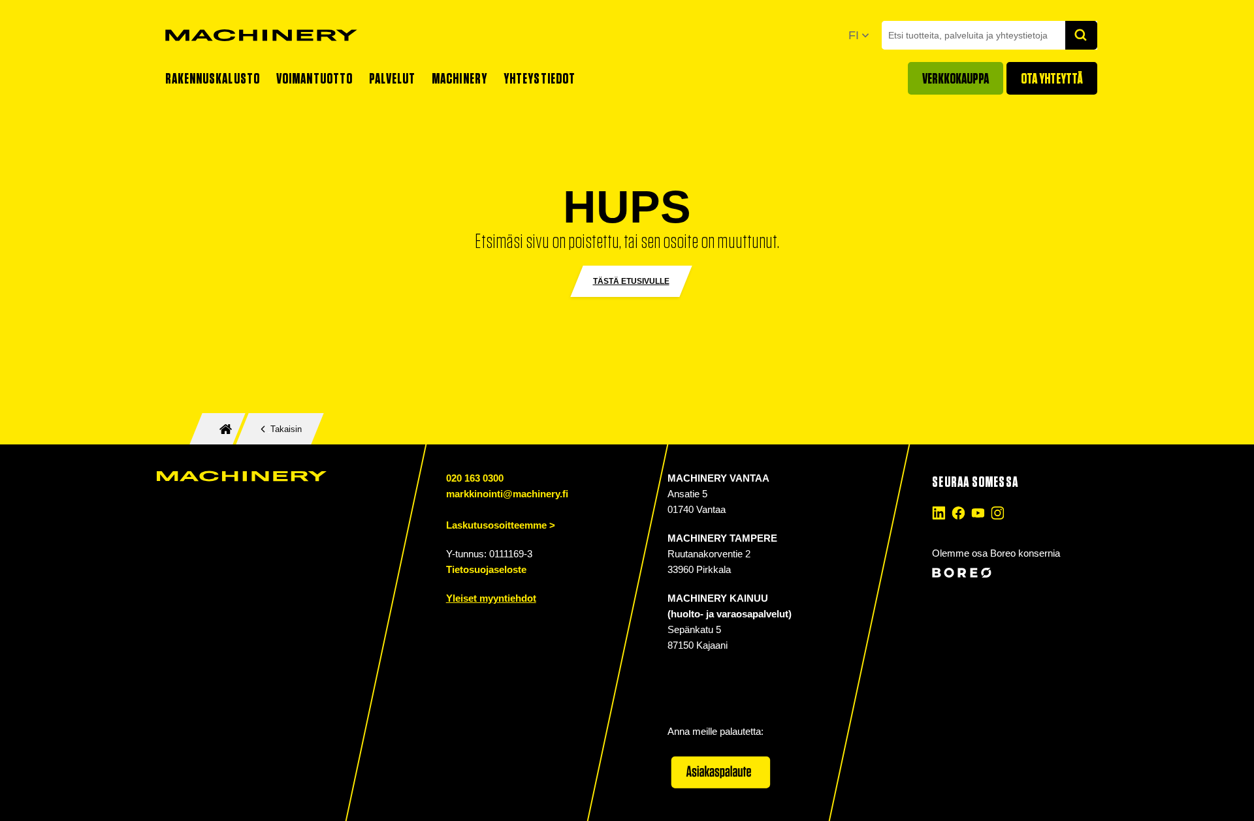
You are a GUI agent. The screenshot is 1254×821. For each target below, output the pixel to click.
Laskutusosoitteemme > (500, 525)
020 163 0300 (475, 478)
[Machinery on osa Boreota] (1013, 573)
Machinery (459, 78)
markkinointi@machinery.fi (507, 493)
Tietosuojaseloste (486, 569)
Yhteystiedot (539, 78)
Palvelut (392, 78)
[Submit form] (1081, 35)
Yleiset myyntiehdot (491, 598)
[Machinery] (261, 35)
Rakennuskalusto (213, 78)
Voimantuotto (314, 78)
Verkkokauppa (955, 78)
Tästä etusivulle (631, 281)
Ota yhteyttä (1052, 78)
